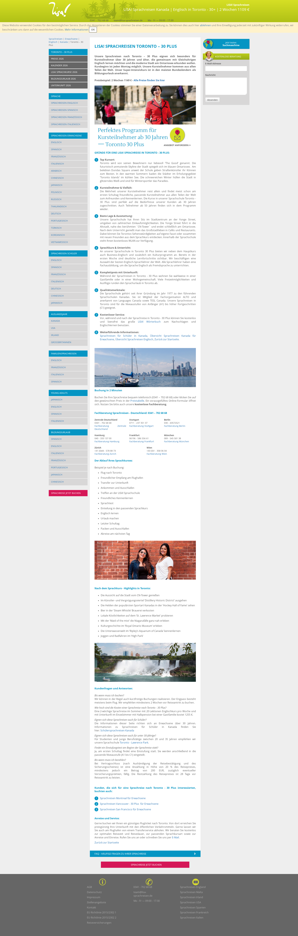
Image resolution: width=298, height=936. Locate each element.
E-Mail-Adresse (213, 63)
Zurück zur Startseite (166, 339)
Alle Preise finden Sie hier (149, 80)
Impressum (93, 897)
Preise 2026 (57, 58)
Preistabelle (137, 400)
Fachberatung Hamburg (107, 441)
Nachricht (210, 74)
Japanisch (56, 185)
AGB (89, 887)
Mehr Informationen (76, 29)
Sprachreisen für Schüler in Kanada (123, 335)
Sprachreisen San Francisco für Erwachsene (125, 809)
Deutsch (56, 213)
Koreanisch (58, 234)
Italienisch (57, 163)
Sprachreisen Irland (191, 897)
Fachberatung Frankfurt (141, 441)
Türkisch (56, 227)
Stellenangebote (96, 902)
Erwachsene (71, 38)
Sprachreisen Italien (191, 917)
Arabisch (56, 170)
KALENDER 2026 (59, 65)
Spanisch (56, 149)
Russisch (56, 199)
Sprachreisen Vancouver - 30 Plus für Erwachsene (129, 803)
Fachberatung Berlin (174, 425)
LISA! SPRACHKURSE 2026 (64, 72)
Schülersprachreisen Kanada (117, 730)
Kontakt (91, 907)
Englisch (53, 41)
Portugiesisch (59, 220)
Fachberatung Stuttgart (141, 425)
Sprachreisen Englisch (64, 102)
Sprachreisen (56, 38)
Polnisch (56, 192)
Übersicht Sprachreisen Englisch (134, 339)
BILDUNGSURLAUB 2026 (63, 78)
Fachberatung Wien (157, 453)
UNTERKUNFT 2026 (61, 85)
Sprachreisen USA (190, 902)
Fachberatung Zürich (105, 453)
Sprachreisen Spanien (193, 907)
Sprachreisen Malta (191, 892)
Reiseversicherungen (99, 922)
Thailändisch (58, 206)
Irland (55, 335)
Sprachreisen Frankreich (194, 912)
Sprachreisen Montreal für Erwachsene (123, 798)
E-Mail (175, 837)
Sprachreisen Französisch (66, 117)
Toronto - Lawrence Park (134, 742)
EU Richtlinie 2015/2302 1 (101, 912)
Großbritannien (61, 342)
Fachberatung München (176, 441)
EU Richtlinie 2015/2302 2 (101, 917)
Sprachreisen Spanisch (64, 110)
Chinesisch (57, 177)
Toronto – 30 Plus (61, 52)
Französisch (58, 156)
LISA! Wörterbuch (149, 321)
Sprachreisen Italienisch (65, 124)
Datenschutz (94, 892)
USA (53, 327)
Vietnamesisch (59, 242)
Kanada (64, 41)
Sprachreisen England (193, 887)
